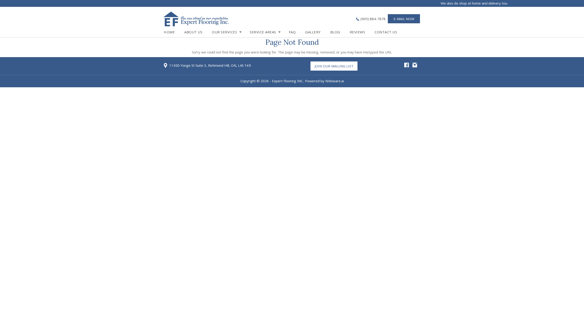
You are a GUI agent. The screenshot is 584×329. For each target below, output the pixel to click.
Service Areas (263, 32)
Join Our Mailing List (334, 66)
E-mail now (404, 18)
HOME (169, 32)
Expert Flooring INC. (287, 81)
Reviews (357, 32)
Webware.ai (334, 81)
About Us (193, 32)
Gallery (313, 32)
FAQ (292, 32)
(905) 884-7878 (373, 18)
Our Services (224, 32)
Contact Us (386, 32)
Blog (335, 32)
